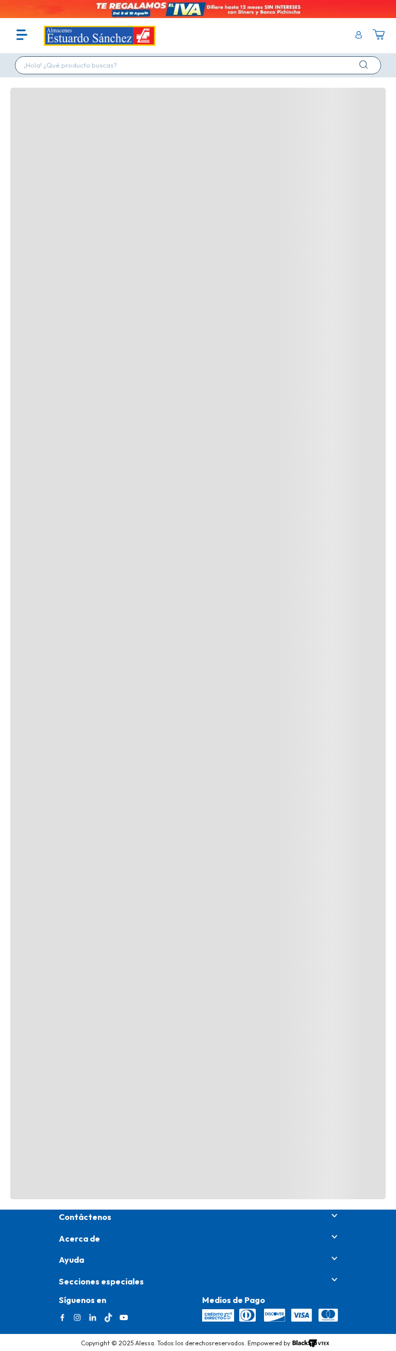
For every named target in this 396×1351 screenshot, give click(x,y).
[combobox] (198, 65)
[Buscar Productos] (365, 64)
